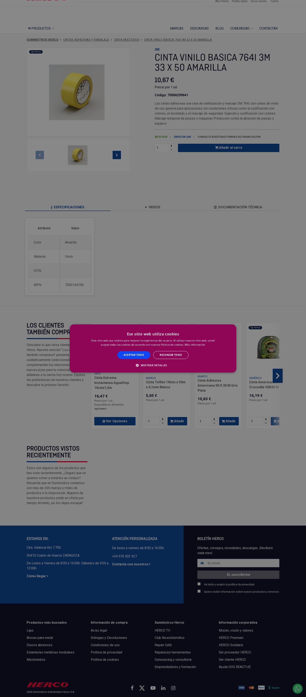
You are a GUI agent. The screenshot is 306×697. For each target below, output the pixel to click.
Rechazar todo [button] (171, 355)
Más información (195, 345)
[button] (153, 365)
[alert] (153, 348)
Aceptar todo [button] (134, 355)
